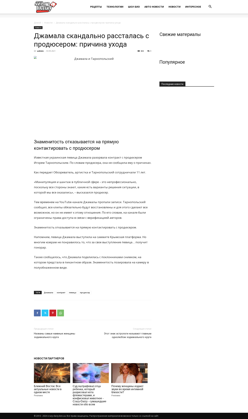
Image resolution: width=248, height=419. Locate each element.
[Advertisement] (92, 279)
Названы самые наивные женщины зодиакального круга (54, 335)
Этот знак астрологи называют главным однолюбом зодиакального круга (127, 335)
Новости (175, 6)
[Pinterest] (52, 313)
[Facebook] (37, 313)
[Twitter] (45, 313)
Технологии (114, 6)
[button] (210, 7)
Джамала (48, 292)
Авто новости (154, 6)
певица (72, 292)
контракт (61, 292)
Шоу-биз (134, 6)
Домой (37, 22)
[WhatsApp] (60, 313)
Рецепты (96, 6)
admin (40, 51)
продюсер (85, 292)
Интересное (193, 6)
